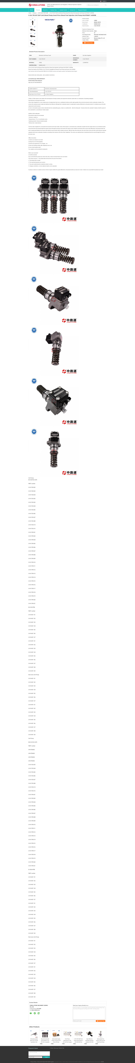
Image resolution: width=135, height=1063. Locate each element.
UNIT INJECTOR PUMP (43, 13)
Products (38, 10)
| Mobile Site (61, 1048)
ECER (102, 1061)
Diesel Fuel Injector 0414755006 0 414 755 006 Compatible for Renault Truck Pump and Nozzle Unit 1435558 (45, 1040)
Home (31, 10)
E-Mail (51, 1048)
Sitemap (56, 1048)
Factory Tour (53, 10)
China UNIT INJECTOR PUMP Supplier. (45, 1061)
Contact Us (72, 10)
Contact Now (89, 42)
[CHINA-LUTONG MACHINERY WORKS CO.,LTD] (37, 5)
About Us (45, 10)
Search (106, 5)
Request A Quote (82, 10)
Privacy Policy (33, 1061)
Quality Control (63, 10)
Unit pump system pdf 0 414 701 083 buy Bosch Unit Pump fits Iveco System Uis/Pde (34, 1040)
